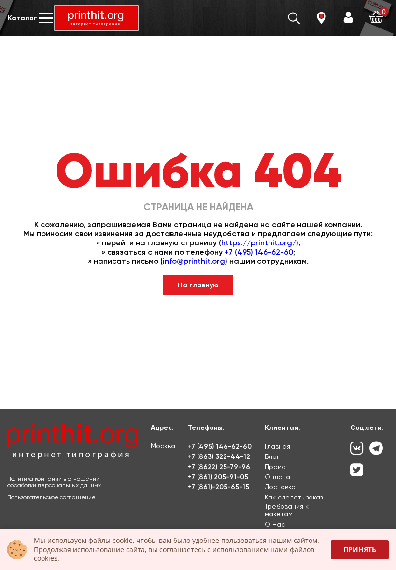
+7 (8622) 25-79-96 (219, 467)
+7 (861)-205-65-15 (218, 487)
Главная (277, 446)
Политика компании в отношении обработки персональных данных (54, 482)
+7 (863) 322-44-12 (219, 457)
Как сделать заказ (294, 497)
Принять (359, 549)
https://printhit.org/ (258, 242)
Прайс (275, 466)
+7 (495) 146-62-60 (259, 251)
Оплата (277, 477)
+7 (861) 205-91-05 (218, 477)
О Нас (275, 524)
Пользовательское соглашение (51, 497)
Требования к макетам (287, 510)
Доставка (280, 487)
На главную (198, 285)
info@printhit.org (194, 261)
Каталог (22, 18)
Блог (272, 456)
